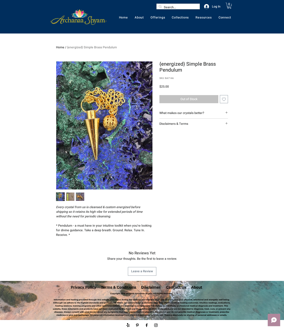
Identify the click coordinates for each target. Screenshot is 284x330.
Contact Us (176, 287)
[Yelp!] (128, 325)
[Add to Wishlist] (224, 99)
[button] (229, 6)
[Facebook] (146, 325)
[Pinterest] (137, 325)
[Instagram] (156, 325)
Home (60, 47)
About (196, 287)
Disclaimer (150, 287)
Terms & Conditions (119, 287)
